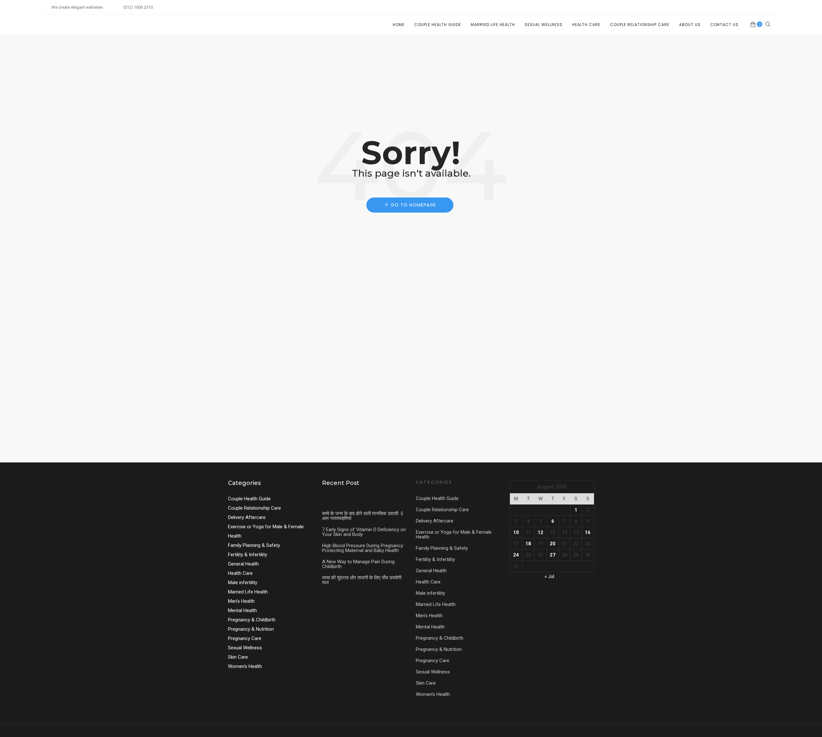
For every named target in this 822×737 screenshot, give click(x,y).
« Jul (549, 576)
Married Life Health (493, 24)
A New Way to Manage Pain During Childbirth (358, 564)
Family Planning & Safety (254, 545)
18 (528, 544)
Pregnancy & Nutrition (251, 629)
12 (540, 532)
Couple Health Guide (437, 24)
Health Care (586, 24)
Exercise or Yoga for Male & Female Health (454, 534)
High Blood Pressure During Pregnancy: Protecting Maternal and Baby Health (363, 548)
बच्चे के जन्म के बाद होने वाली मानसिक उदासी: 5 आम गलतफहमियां (362, 516)
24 (516, 555)
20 (552, 544)
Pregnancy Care (244, 638)
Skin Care (238, 657)
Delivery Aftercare (247, 517)
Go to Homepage (413, 205)
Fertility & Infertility (247, 554)
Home (399, 24)
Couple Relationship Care (639, 24)
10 (516, 532)
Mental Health (242, 610)
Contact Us (724, 24)
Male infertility (242, 582)
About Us (690, 24)
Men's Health (241, 601)
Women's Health (245, 666)
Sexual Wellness (544, 24)
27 (552, 555)
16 (587, 532)
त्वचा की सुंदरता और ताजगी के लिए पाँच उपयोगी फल (361, 580)
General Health (243, 564)
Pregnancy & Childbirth (251, 620)
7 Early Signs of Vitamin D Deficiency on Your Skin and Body (364, 532)
